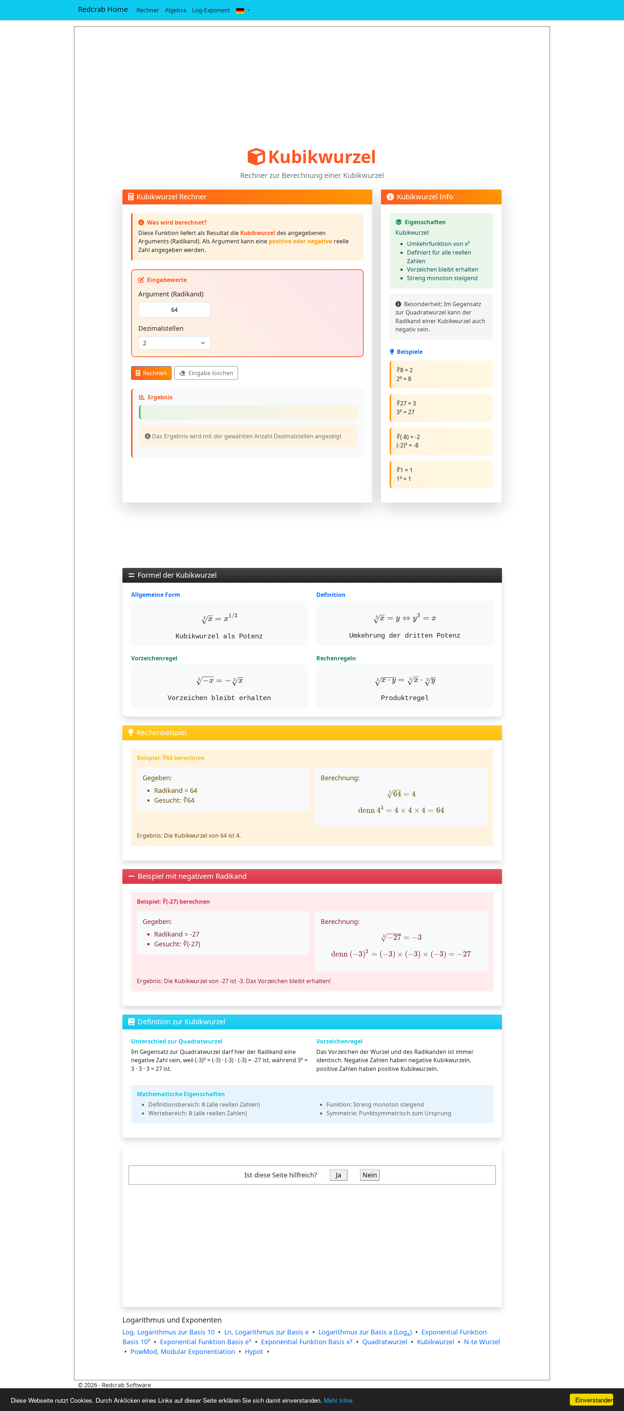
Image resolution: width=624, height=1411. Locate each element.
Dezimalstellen (160, 328)
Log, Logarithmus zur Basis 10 (168, 1332)
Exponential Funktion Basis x (306, 1341)
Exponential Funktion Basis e (205, 1341)
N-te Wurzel (482, 1341)
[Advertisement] (312, 86)
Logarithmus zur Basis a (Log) (365, 1332)
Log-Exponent (211, 10)
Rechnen (155, 373)
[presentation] (219, 619)
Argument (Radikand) (170, 294)
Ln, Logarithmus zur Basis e (266, 1332)
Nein (370, 1175)
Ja (338, 1175)
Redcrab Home (103, 9)
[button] (243, 10)
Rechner (147, 10)
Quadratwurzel (384, 1341)
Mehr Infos (338, 1400)
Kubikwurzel (435, 1341)
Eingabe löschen (210, 373)
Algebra (175, 10)
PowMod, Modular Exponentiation (182, 1351)
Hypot (254, 1351)
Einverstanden (594, 1399)
